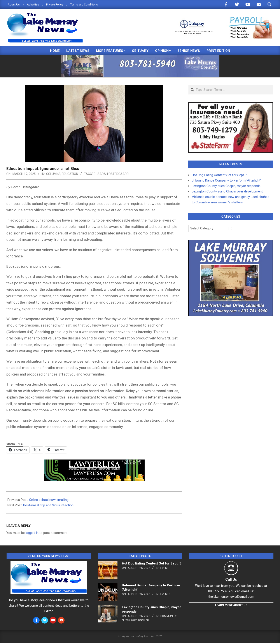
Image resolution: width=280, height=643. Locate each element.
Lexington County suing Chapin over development (227, 191)
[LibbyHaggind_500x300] (230, 105)
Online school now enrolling (48, 500)
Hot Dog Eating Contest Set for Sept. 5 (219, 175)
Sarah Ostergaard (113, 174)
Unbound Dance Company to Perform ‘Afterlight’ (226, 180)
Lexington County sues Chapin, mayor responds (226, 186)
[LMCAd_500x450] (230, 243)
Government (140, 620)
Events (165, 568)
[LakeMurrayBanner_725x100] (140, 57)
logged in (32, 533)
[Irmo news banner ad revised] (94, 462)
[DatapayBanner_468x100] (221, 18)
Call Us (231, 579)
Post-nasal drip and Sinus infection (48, 505)
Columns (53, 174)
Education (70, 174)
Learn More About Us (231, 605)
